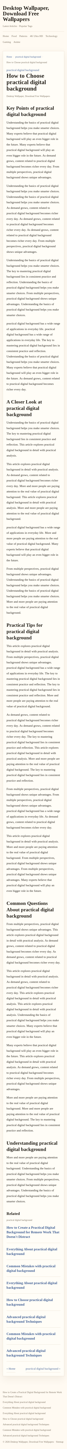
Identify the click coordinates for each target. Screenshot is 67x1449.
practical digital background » (43, 1368)
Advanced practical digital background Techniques (26, 1424)
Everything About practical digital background (24, 1402)
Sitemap (59, 1442)
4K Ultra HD (36, 36)
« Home (11, 1368)
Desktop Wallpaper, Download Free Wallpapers (26, 13)
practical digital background (28, 57)
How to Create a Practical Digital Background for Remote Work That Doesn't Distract (33, 1232)
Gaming (7, 42)
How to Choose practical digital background (23, 1419)
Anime (16, 42)
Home (6, 36)
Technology (52, 36)
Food (14, 36)
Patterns (23, 36)
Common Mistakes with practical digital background (27, 1408)
